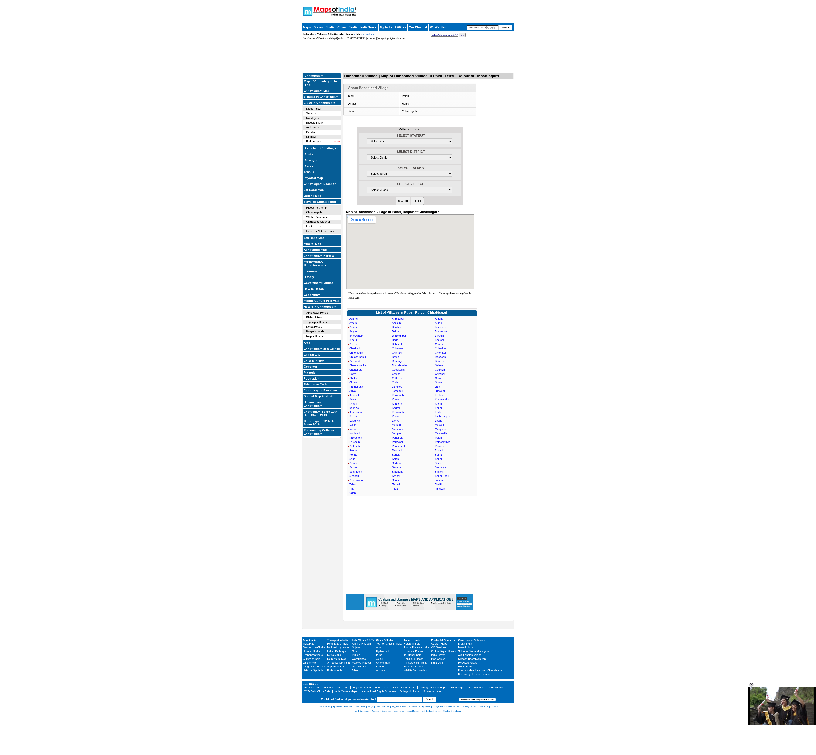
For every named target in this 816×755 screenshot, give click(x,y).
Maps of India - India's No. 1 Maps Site (307, 10)
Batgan (353, 331)
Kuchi (438, 412)
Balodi (353, 327)
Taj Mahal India (412, 655)
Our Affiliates (382, 706)
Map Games (438, 658)
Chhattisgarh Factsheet (321, 390)
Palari (359, 34)
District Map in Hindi (318, 396)
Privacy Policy (469, 706)
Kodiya (396, 408)
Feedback (364, 711)
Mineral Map (312, 243)
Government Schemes (471, 640)
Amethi (353, 323)
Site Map (386, 711)
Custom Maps (439, 643)
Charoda (440, 344)
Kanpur (380, 666)
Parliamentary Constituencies (315, 263)
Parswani (397, 442)
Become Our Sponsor (419, 706)
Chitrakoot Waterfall (318, 221)
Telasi (352, 484)
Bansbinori (441, 327)
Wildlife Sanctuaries (318, 217)
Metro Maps (334, 655)
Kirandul (311, 136)
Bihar (355, 670)
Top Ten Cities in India (389, 643)
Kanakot (354, 395)
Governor (310, 366)
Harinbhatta (356, 386)
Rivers (308, 166)
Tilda (395, 488)
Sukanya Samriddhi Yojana (474, 651)
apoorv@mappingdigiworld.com (386, 38)
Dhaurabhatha (357, 365)
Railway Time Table (403, 687)
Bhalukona (441, 331)
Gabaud (439, 365)
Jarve (352, 391)
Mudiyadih (355, 433)
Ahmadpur (398, 318)
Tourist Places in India (416, 647)
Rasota (353, 450)
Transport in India (337, 640)
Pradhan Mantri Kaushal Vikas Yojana (480, 670)
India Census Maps (346, 691)
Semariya (440, 467)
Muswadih (441, 433)
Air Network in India (338, 662)
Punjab (356, 655)
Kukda (353, 416)
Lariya (395, 420)
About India (309, 640)
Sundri (396, 480)
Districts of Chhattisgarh (321, 148)
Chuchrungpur (357, 357)
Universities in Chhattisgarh (314, 404)
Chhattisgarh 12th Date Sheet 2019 (320, 422)
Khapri (353, 403)
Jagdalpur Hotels (316, 322)
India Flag (308, 643)
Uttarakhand (359, 666)
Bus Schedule (476, 687)
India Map (308, 34)
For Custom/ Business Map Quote (323, 38)
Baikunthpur (313, 141)
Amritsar (381, 670)
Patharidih (355, 446)
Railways (310, 160)
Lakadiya (354, 420)
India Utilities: (311, 684)
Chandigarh (383, 662)
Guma (438, 382)
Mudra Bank (465, 666)
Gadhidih (440, 369)
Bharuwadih (356, 335)
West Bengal (359, 658)
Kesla (352, 399)
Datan (395, 357)
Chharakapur (399, 348)
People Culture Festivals (321, 300)
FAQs (370, 706)
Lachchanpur (442, 416)
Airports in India (336, 666)
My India (386, 27)
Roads (308, 154)
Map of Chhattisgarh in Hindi (320, 83)
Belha (395, 331)
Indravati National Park (320, 231)
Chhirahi (397, 352)
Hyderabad (382, 651)
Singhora (397, 471)
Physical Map (313, 178)
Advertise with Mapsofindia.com (477, 699)
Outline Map (312, 195)
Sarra (438, 463)
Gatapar (396, 374)
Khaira (396, 399)
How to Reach (314, 288)
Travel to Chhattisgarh (320, 201)
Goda (395, 382)
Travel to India (412, 640)
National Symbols (313, 670)
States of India (324, 27)
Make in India (466, 647)
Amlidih (396, 323)
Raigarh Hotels (315, 331)
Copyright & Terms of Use (446, 706)
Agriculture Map (315, 249)
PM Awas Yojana (467, 662)
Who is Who (310, 662)
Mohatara (397, 429)
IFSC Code (381, 687)
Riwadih (440, 450)
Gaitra (352, 374)
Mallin (352, 425)
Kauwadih (398, 395)
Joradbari (397, 391)
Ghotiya (353, 378)
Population (312, 378)
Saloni (396, 459)
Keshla (439, 395)
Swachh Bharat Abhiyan (472, 658)
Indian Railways (336, 651)
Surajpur (311, 113)
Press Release (413, 711)
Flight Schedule (362, 687)
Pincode (310, 372)
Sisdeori (354, 476)
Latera (438, 420)
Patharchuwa (442, 442)
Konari (439, 408)
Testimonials (324, 706)
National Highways (338, 647)
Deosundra (355, 361)
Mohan (353, 429)
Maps (307, 27)
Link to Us (399, 711)
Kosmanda (355, 412)
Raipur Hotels (314, 336)
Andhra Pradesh (361, 643)
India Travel (368, 27)
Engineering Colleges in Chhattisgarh (321, 432)
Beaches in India (413, 666)
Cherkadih (355, 348)
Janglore (397, 386)
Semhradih (355, 471)
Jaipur (379, 658)
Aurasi (438, 323)
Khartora (397, 403)
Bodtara (439, 340)
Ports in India (334, 670)
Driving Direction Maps (433, 687)
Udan (352, 493)
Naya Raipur (313, 108)
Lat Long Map (314, 189)
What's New (438, 27)
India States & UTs (363, 640)
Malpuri (396, 425)
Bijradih (439, 335)
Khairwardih (442, 399)
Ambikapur (312, 127)
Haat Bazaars (314, 226)
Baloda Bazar (314, 122)
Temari (396, 484)
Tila (351, 488)
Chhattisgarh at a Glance (322, 348)
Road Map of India (337, 643)
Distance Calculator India (318, 687)
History (309, 277)
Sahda (396, 454)
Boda (395, 340)
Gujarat (356, 647)
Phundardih (399, 446)
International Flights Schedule (378, 691)
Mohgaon (440, 429)
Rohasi (353, 454)
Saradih (353, 463)
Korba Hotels (314, 326)
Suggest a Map (399, 706)
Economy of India (313, 655)
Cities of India (347, 27)
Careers (375, 711)
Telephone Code (315, 384)
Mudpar (396, 433)
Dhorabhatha (399, 365)
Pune (379, 655)
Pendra (310, 132)
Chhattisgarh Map (317, 90)
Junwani (440, 391)
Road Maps (457, 687)
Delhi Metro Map (336, 658)
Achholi (353, 318)
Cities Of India (384, 640)
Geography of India (314, 647)
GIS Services (438, 647)
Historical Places (413, 651)
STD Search (496, 687)
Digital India (465, 643)
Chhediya (440, 348)
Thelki (438, 484)
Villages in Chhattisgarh (321, 96)
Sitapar (396, 476)
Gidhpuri (397, 378)
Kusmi (395, 416)
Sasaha (396, 467)
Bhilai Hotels (314, 317)
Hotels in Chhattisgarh (320, 306)
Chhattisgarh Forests (319, 255)
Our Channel (418, 27)
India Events (438, 655)
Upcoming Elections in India (474, 674)
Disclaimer (360, 706)
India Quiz (437, 662)
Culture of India (311, 658)
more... (338, 141)
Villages (321, 34)
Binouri (353, 340)
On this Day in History (443, 651)
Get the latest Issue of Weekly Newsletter (441, 711)
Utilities (400, 27)
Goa (354, 651)
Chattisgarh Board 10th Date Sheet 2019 (320, 413)
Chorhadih (441, 352)
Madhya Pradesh (362, 662)
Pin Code (342, 687)
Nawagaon (355, 437)
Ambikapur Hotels (317, 312)
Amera (439, 318)
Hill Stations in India (415, 662)
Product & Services (443, 640)
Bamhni (396, 327)
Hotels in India (412, 643)
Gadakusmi (398, 369)
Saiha (438, 454)
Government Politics (318, 283)
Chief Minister (314, 360)
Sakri (352, 459)
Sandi (438, 459)
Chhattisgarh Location (320, 184)
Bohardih (397, 344)
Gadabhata (355, 369)
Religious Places (413, 658)
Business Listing (432, 691)
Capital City (312, 354)
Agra (379, 647)
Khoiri (438, 403)
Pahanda (397, 437)
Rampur (439, 446)
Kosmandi (398, 412)
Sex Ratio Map (314, 237)
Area (307, 342)
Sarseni (353, 467)
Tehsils (309, 172)
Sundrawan (356, 480)
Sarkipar (397, 463)
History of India (311, 651)
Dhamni (439, 361)
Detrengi (397, 361)
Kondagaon (313, 118)
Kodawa (354, 408)
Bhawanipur (399, 335)
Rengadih (398, 450)
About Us (483, 706)
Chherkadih (356, 352)
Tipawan (440, 488)
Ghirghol (440, 374)
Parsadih (354, 442)
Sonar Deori (442, 476)
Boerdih (353, 344)
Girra (438, 378)
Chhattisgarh (335, 34)
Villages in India (409, 691)
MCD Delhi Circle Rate (317, 691)
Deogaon (440, 357)
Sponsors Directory (342, 706)
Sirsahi (439, 471)
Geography (312, 294)
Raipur (349, 34)
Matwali (439, 425)
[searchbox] (483, 27)
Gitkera (353, 382)
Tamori (439, 480)
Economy (310, 271)
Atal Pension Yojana (470, 655)
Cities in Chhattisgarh (319, 102)
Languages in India (314, 666)
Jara (437, 386)
